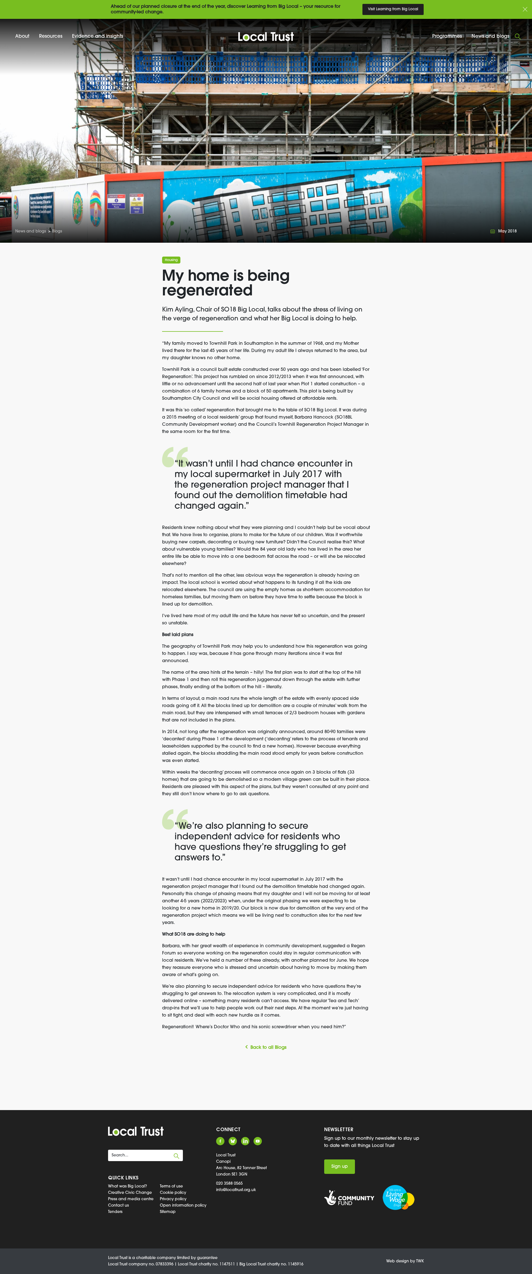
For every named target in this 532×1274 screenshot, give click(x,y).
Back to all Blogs (268, 1047)
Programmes (447, 36)
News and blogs (490, 36)
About (22, 36)
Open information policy (183, 1206)
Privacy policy (173, 1199)
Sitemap (168, 1212)
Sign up (339, 1166)
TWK (420, 1261)
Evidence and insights (97, 36)
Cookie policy (173, 1193)
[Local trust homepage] (266, 36)
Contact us (118, 1206)
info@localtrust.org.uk (236, 1190)
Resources (50, 36)
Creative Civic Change (130, 1193)
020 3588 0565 (229, 1184)
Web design (397, 1261)
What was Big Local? (127, 1186)
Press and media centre (131, 1199)
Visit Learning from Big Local (393, 9)
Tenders (115, 1212)
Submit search (176, 1156)
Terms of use (171, 1186)
